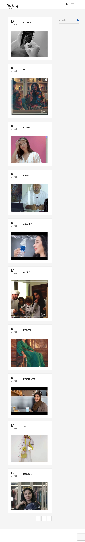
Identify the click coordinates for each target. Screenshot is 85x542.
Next (49, 518)
